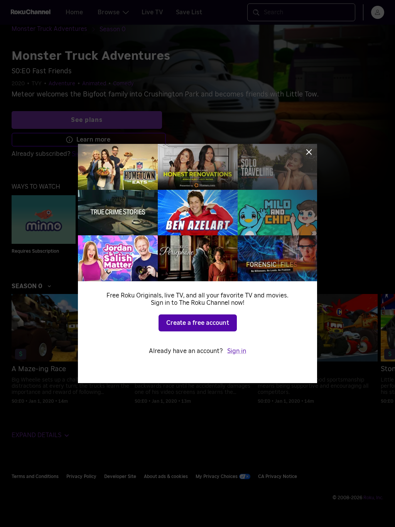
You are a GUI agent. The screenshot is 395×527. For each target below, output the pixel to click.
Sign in (236, 351)
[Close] (309, 152)
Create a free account (197, 323)
